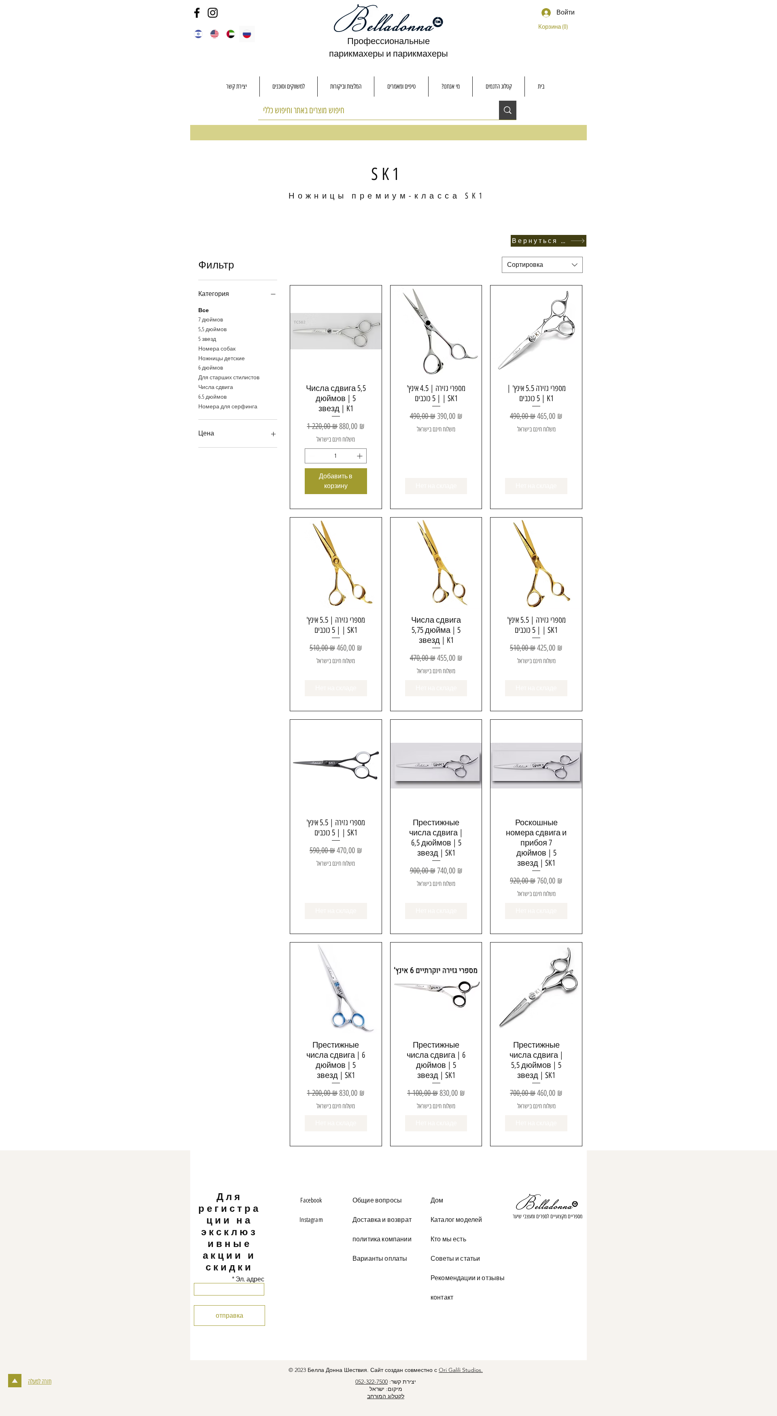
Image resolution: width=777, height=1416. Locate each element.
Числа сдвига (215, 387)
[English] (214, 34)
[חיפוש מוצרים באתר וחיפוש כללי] (507, 110)
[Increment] (360, 456)
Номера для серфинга (227, 406)
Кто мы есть (448, 1239)
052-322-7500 (371, 1381)
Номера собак (217, 348)
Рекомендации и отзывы (468, 1278)
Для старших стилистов (228, 377)
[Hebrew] (198, 34)
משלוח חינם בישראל (335, 439)
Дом (437, 1200)
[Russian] (247, 34)
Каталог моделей (456, 1220)
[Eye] (547, 1203)
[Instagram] (212, 12)
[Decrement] (311, 456)
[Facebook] (197, 12)
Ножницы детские (221, 358)
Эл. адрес (250, 1279)
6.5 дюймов (212, 396)
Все (203, 310)
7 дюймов (210, 319)
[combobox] (542, 265)
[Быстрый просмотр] (336, 331)
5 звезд (207, 339)
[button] (555, 26)
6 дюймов (210, 367)
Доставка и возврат (382, 1220)
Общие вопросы (377, 1200)
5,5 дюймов (212, 329)
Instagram (311, 1220)
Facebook (311, 1200)
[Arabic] (231, 34)
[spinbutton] (335, 456)
